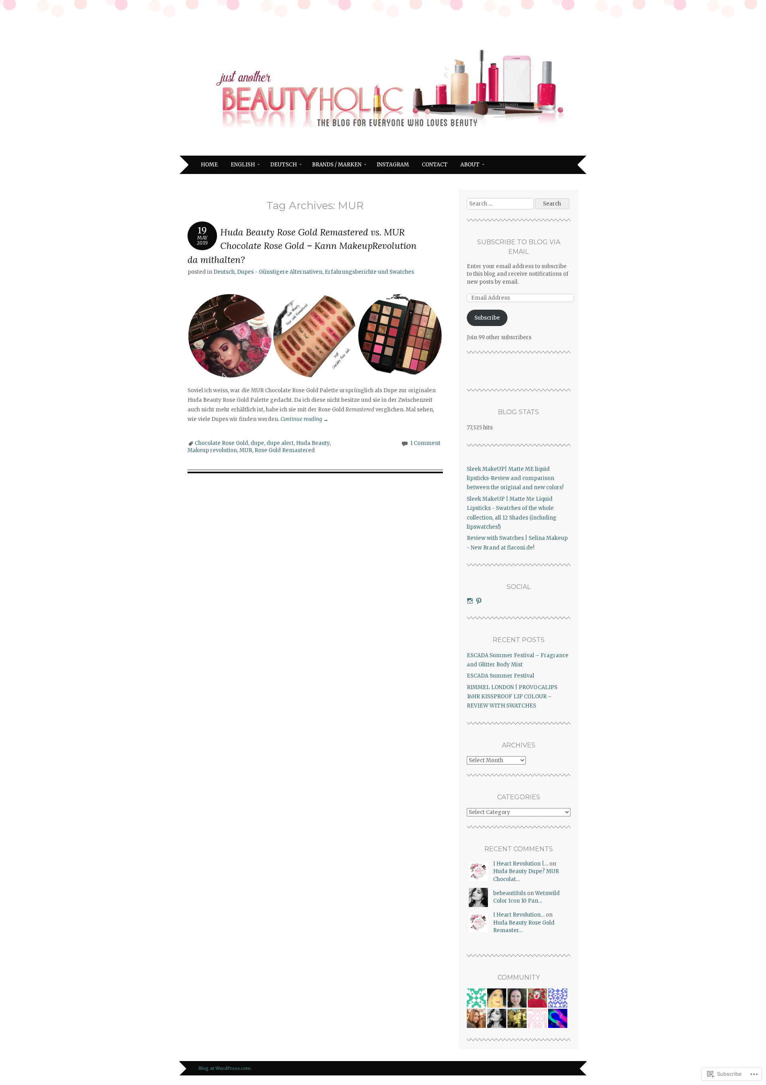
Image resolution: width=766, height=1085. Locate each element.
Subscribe (487, 317)
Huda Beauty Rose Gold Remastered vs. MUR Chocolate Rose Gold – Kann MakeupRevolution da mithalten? (302, 245)
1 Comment (425, 443)
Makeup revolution (212, 450)
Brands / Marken (336, 164)
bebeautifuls (509, 893)
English (243, 164)
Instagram (393, 164)
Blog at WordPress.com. (225, 1068)
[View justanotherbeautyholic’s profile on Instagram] (470, 601)
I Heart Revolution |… (520, 863)
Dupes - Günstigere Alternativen (279, 272)
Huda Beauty (313, 443)
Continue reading (304, 419)
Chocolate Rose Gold (221, 443)
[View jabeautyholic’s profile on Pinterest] (479, 601)
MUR (245, 450)
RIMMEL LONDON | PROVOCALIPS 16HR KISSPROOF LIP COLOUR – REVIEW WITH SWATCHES (512, 696)
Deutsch (283, 164)
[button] (230, 335)
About (470, 164)
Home (209, 164)
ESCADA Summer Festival (500, 675)
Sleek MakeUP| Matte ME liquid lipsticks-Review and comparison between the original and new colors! (515, 478)
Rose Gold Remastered (285, 450)
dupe (257, 443)
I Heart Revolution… (519, 914)
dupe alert (280, 443)
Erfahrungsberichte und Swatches (369, 272)
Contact (435, 164)
